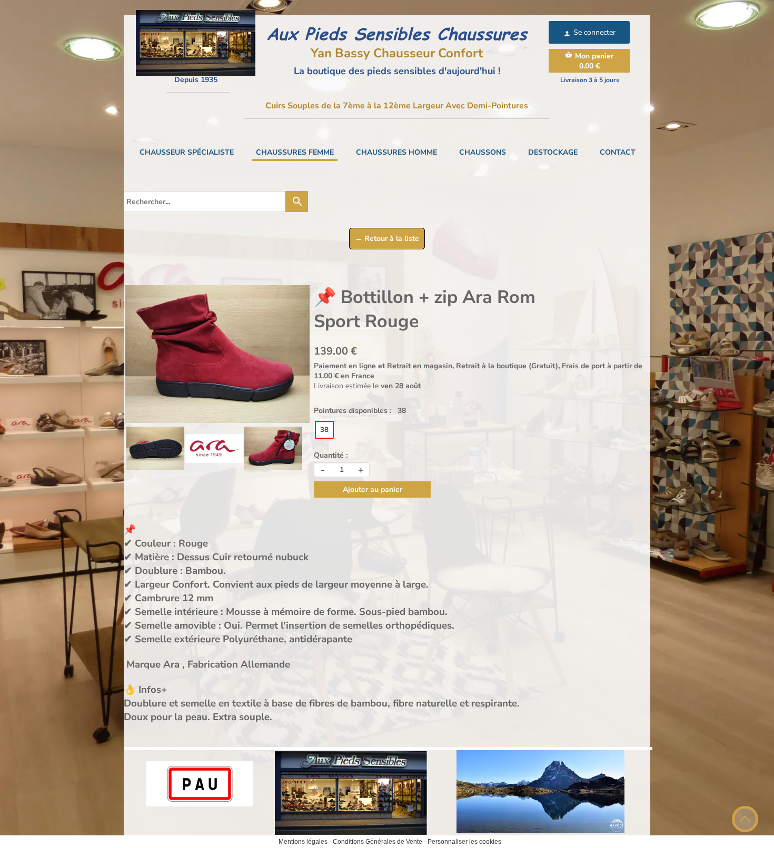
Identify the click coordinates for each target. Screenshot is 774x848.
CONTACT (618, 152)
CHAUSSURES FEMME (295, 152)
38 (324, 430)
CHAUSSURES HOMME (396, 152)
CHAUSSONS (482, 152)
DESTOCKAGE (553, 152)
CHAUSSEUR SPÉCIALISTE (187, 152)
